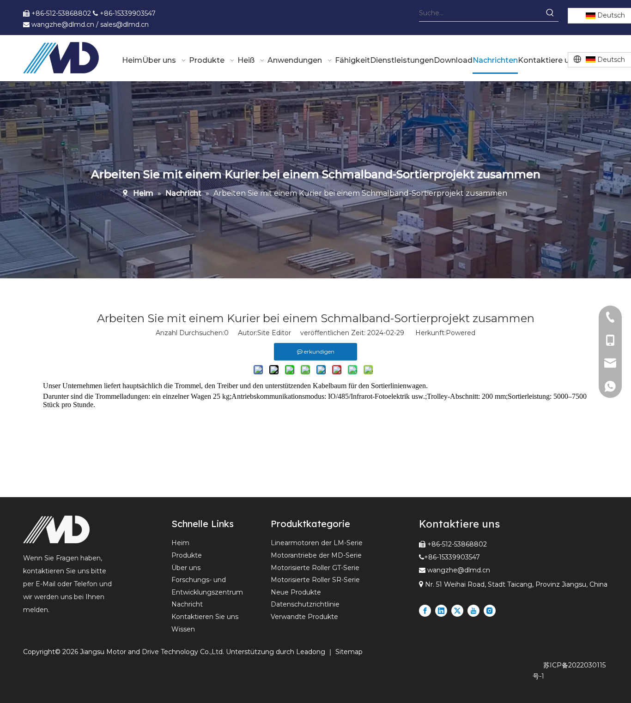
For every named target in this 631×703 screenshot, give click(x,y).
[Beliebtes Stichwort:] (550, 13)
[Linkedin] (441, 611)
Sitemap (349, 652)
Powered (460, 333)
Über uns (185, 568)
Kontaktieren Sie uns (204, 617)
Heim (180, 543)
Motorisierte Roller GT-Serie (315, 568)
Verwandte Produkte (304, 617)
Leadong (311, 652)
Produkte (186, 555)
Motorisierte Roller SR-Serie (315, 580)
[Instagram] (490, 611)
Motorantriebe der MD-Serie (316, 555)
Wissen (183, 629)
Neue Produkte (296, 592)
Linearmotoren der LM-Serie (317, 543)
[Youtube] (473, 611)
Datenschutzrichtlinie (305, 604)
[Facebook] (425, 611)
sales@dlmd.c (122, 24)
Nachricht (187, 604)
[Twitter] (457, 611)
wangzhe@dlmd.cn (458, 570)
